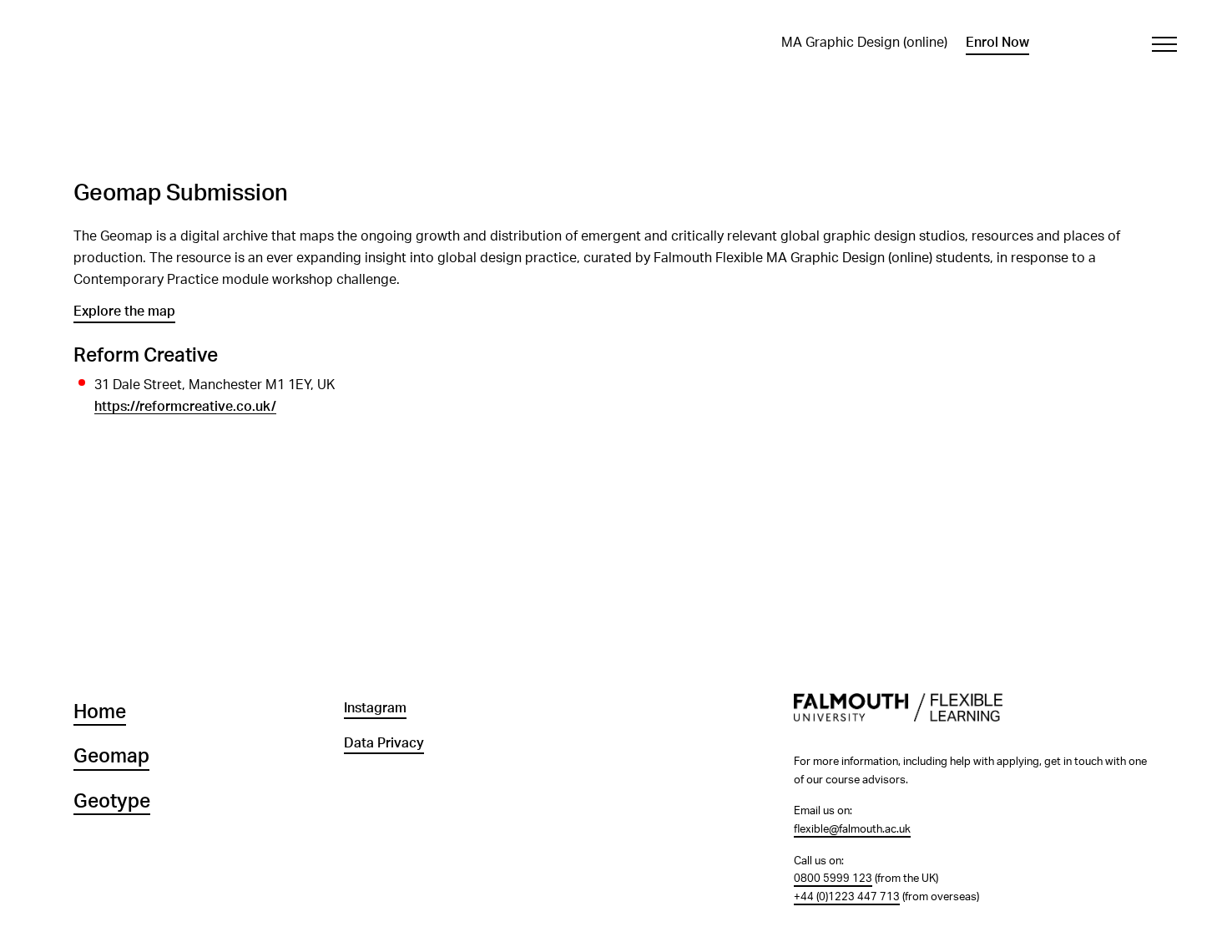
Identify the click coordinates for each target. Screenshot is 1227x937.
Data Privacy (384, 743)
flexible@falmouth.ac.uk (852, 829)
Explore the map (124, 311)
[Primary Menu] (1164, 44)
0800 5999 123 (833, 878)
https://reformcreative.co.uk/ (185, 406)
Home (99, 712)
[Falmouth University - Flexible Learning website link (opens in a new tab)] (974, 716)
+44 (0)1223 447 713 (847, 897)
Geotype (111, 802)
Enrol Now (997, 42)
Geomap (111, 756)
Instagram (375, 708)
